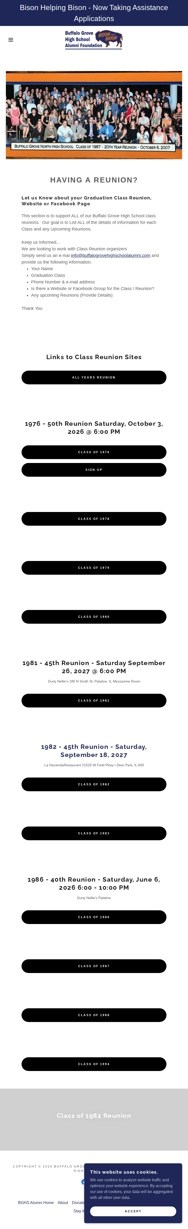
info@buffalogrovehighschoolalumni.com (110, 255)
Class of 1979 (94, 568)
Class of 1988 (94, 1015)
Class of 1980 (94, 617)
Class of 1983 (94, 833)
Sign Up (94, 470)
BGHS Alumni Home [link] (36, 1203)
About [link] (63, 1203)
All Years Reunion (94, 377)
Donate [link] (78, 1203)
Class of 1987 (94, 966)
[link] (94, 39)
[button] (9, 40)
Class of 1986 (94, 917)
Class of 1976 (94, 452)
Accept (133, 1211)
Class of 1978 (94, 519)
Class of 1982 (94, 784)
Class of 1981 (94, 700)
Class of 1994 (94, 1064)
